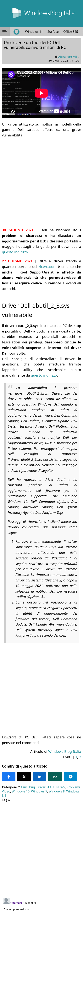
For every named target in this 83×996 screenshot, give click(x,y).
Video (6, 791)
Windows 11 (34, 32)
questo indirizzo (15, 252)
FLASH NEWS (56, 787)
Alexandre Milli (68, 56)
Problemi (73, 787)
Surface (53, 32)
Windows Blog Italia (64, 751)
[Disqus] (41, 944)
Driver (40, 787)
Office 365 (70, 32)
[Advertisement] (41, 182)
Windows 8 (57, 791)
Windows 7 (39, 791)
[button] (5, 31)
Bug (32, 787)
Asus (24, 787)
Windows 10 (21, 791)
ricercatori (47, 266)
